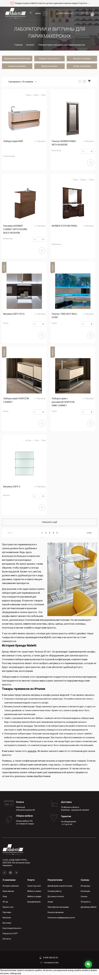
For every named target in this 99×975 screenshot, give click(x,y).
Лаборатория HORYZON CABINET (16, 400)
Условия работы (55, 891)
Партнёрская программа (58, 907)
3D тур (5, 902)
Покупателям (55, 880)
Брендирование (34, 902)
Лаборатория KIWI (13, 141)
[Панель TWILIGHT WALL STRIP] (73, 291)
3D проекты (86, 902)
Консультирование (56, 912)
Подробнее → (83, 3)
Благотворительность (12, 928)
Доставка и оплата (56, 896)
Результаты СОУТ (10, 933)
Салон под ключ (34, 886)
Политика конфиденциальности (61, 918)
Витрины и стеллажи (82, 59)
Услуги (31, 880)
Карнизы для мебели (17, 66)
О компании (9, 880)
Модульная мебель (49, 66)
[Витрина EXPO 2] (24, 464)
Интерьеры (85, 886)
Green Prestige (9, 156)
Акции (50, 902)
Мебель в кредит (34, 896)
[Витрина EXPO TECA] (24, 291)
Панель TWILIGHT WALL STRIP (65, 315)
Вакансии (7, 918)
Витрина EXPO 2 (11, 486)
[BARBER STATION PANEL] (73, 203)
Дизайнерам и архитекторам (60, 886)
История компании (11, 886)
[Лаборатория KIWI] (24, 118)
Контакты (7, 939)
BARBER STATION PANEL (65, 225)
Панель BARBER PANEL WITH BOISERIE (64, 143)
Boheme (6, 495)
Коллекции (85, 891)
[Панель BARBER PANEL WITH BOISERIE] (73, 118)
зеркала (31, 751)
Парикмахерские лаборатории (17, 59)
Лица (5, 896)
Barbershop (56, 150)
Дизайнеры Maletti (88, 907)
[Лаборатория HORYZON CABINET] (24, 375)
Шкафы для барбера (82, 66)
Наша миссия (8, 891)
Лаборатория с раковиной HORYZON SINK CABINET (63, 402)
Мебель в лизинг (34, 891)
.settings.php (15, 973)
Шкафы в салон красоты (49, 59)
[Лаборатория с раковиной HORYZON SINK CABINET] (73, 375)
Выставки (7, 923)
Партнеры (7, 912)
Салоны (85, 880)
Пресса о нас (8, 907)
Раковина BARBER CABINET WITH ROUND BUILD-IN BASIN (15, 229)
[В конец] (89, 533)
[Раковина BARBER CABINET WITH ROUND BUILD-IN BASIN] (24, 203)
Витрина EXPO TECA (14, 313)
